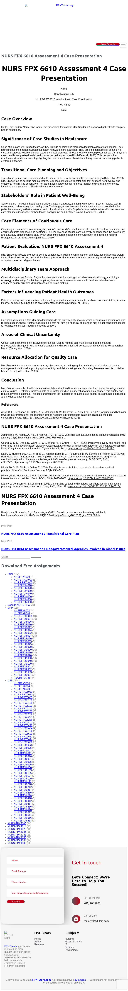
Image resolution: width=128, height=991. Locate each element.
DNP (10, 607)
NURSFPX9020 (23, 655)
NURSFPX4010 (23, 585)
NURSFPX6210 (23, 784)
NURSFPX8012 (23, 627)
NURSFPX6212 (23, 787)
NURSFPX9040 (23, 661)
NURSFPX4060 (23, 599)
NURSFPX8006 (23, 621)
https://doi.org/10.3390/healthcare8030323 (57, 417)
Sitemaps (80, 980)
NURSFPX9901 (23, 666)
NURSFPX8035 (23, 641)
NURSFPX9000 (23, 649)
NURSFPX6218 (23, 795)
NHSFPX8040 (22, 613)
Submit (16, 901)
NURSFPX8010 (23, 624)
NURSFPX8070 (23, 647)
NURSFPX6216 (23, 792)
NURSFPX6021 (23, 759)
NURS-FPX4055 (16, 837)
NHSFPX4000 (22, 577)
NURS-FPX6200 (23, 711)
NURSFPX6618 (23, 820)
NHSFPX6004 (22, 686)
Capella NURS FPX (18, 605)
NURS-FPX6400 (23, 722)
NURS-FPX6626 (23, 742)
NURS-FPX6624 (23, 739)
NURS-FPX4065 (16, 840)
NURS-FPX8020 (23, 616)
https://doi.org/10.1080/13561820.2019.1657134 (94, 486)
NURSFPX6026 (23, 764)
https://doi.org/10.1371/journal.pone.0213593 (38, 462)
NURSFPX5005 (23, 747)
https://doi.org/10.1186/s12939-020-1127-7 (91, 448)
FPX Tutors (10, 946)
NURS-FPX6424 (23, 728)
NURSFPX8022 (23, 633)
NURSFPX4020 (23, 588)
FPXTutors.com (41, 980)
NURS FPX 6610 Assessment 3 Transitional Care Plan (40, 534)
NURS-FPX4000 (23, 579)
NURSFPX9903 (23, 672)
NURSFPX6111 (22, 781)
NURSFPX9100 (23, 663)
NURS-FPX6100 (23, 700)
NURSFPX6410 (23, 798)
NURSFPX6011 (23, 753)
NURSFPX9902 (23, 669)
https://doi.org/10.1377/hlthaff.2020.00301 (90, 478)
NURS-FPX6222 (23, 714)
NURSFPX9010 (23, 652)
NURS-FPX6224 (23, 717)
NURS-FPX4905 (23, 582)
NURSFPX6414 (23, 804)
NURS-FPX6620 (23, 733)
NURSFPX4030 (23, 591)
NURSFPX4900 (23, 602)
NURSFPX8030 (23, 638)
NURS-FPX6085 (23, 697)
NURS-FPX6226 (23, 719)
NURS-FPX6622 (23, 736)
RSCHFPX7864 (23, 677)
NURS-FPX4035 (16, 832)
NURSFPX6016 (23, 756)
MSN (10, 680)
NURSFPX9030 (23, 658)
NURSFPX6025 (23, 761)
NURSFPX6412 (23, 801)
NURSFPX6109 (23, 778)
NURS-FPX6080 (23, 694)
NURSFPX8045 (23, 644)
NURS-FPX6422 (23, 725)
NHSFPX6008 (22, 689)
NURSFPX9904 (23, 675)
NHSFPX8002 (22, 610)
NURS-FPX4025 (16, 829)
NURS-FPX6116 (23, 708)
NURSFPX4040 (23, 593)
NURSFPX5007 (23, 750)
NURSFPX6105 (23, 773)
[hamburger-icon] (123, 45)
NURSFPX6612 (23, 812)
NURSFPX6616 (23, 818)
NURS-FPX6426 (23, 731)
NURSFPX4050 (23, 596)
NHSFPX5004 (22, 683)
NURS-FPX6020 (23, 691)
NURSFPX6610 (23, 809)
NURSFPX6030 (23, 767)
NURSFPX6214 (23, 790)
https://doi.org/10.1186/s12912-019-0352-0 (41, 437)
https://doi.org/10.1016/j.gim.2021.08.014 (77, 515)
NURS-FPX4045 (16, 834)
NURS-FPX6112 (23, 705)
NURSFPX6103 (23, 770)
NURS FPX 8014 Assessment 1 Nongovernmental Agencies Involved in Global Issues (63, 549)
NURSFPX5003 (23, 745)
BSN (10, 574)
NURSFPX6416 (23, 806)
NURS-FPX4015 (16, 826)
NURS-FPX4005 (16, 823)
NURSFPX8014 (23, 630)
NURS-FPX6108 (23, 703)
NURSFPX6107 (23, 775)
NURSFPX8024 (23, 635)
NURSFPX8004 (23, 619)
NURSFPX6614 (23, 815)
